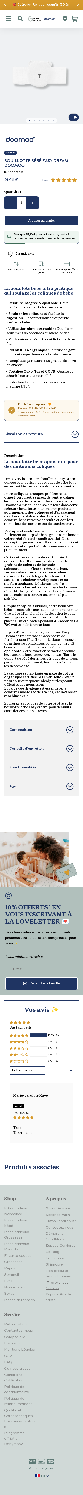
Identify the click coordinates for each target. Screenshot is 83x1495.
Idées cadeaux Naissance (16, 1211)
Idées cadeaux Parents (16, 1247)
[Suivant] (78, 5)
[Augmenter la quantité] (32, 203)
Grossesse (13, 1262)
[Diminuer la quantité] (10, 203)
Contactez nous (59, 1227)
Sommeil (11, 1275)
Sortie (9, 1293)
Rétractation (15, 1324)
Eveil (8, 1281)
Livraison (12, 1343)
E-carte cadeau (17, 1256)
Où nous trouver (18, 1368)
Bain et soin (14, 1287)
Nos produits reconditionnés (58, 1274)
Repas (9, 1268)
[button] (19, 1035)
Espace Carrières (61, 1245)
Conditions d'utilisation (13, 1378)
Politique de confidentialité (16, 1389)
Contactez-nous (18, 1330)
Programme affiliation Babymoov (14, 1438)
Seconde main (58, 1215)
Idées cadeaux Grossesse (16, 1235)
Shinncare (54, 1264)
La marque (55, 1258)
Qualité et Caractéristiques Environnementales (20, 1418)
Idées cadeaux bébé (16, 1223)
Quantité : (12, 192)
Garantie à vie (58, 1208)
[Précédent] (5, 5)
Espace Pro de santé (58, 1297)
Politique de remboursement (18, 1401)
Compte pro (14, 1337)
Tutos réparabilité (61, 1221)
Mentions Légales (19, 1349)
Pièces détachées (19, 1300)
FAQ (8, 1362)
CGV (8, 1356)
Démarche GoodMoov (55, 1236)
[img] (41, 1117)
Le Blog (52, 1252)
